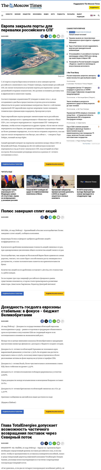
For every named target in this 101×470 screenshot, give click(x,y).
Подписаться (50, 246)
